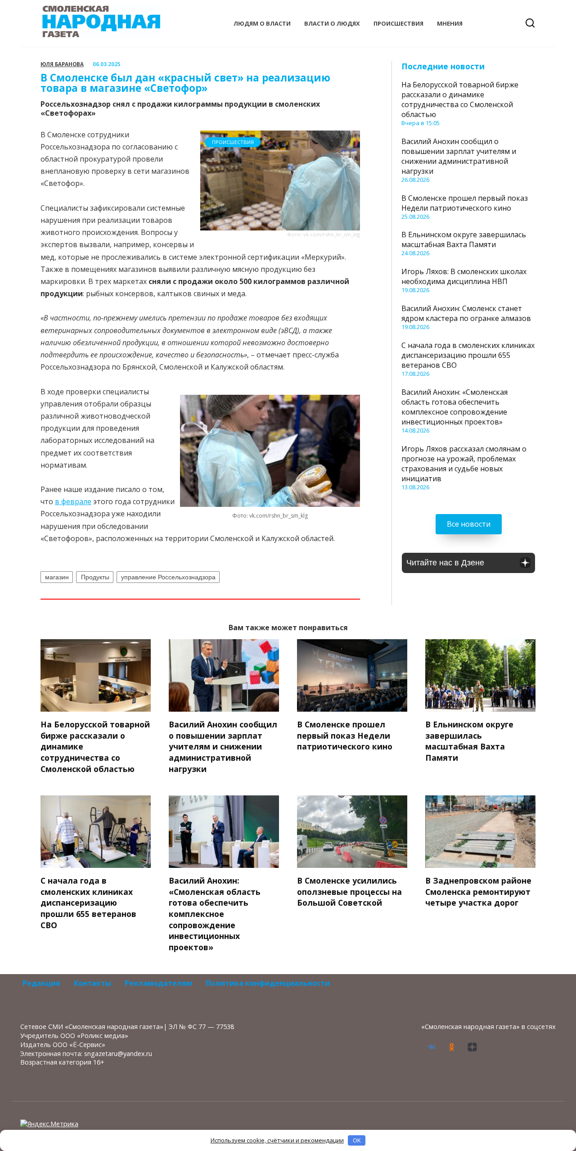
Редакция (41, 983)
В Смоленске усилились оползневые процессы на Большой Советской (349, 891)
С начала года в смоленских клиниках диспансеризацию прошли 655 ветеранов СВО (468, 355)
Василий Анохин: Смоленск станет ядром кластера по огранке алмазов (466, 313)
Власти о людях (332, 23)
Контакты (92, 983)
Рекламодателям (158, 983)
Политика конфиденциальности (268, 983)
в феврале (73, 501)
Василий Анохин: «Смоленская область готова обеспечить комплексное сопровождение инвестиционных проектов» (454, 407)
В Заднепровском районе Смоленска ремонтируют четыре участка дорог (478, 891)
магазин (57, 577)
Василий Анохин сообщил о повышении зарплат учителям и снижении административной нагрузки (458, 156)
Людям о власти (262, 23)
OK (357, 1140)
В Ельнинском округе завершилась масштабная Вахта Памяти (463, 239)
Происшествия (398, 23)
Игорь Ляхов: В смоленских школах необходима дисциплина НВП (463, 276)
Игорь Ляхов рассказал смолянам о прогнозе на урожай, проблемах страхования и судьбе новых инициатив (463, 463)
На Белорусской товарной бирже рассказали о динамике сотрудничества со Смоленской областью (459, 99)
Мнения (450, 23)
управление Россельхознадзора (168, 577)
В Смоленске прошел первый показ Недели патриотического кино (464, 203)
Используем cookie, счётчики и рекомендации (277, 1140)
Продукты (95, 577)
